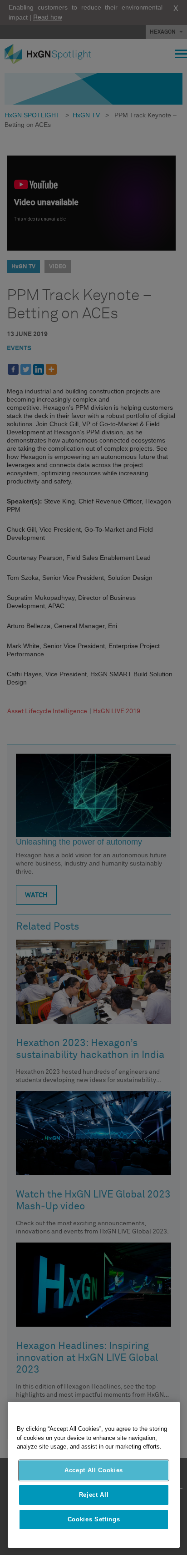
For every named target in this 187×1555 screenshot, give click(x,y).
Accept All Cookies (93, 1470)
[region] (94, 1475)
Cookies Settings (94, 1519)
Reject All (94, 1494)
